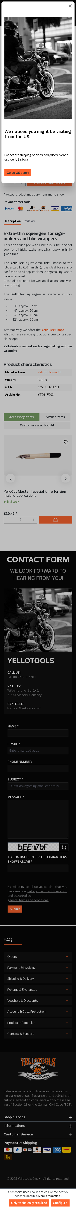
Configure (60, 1203)
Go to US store (18, 173)
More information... (50, 1195)
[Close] (70, 6)
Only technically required (29, 1203)
